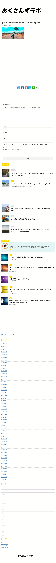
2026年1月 (4, 357)
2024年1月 (4, 384)
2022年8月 (4, 428)
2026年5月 (4, 349)
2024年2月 (4, 382)
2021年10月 (4, 450)
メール (5, 132)
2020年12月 (4, 474)
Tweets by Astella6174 (9, 334)
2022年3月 (4, 441)
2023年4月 (4, 406)
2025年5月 (4, 376)
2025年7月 (4, 373)
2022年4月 (4, 439)
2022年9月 (4, 425)
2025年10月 (4, 365)
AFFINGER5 (36, 560)
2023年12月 (4, 387)
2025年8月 (4, 371)
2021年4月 (4, 466)
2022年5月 (4, 436)
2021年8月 (4, 455)
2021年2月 (4, 471)
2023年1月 (4, 414)
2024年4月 (4, 379)
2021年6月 (4, 460)
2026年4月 (4, 352)
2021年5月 (4, 463)
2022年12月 (4, 417)
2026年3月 (4, 354)
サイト (4, 138)
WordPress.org (5, 547)
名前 (4, 126)
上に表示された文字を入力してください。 (12, 149)
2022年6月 (4, 433)
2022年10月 (4, 422)
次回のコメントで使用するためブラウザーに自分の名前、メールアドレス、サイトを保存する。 (26, 144)
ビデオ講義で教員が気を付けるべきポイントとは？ (26, 219)
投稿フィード (4, 544)
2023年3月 (4, 409)
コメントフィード (5, 546)
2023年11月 (4, 390)
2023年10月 (4, 392)
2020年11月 (4, 477)
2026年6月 (4, 346)
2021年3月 (4, 469)
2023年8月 (4, 398)
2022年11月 (4, 420)
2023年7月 (4, 401)
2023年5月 (4, 403)
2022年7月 (4, 430)
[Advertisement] (28, 52)
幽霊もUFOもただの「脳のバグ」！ (20, 279)
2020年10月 (4, 479)
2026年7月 (4, 343)
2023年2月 (4, 411)
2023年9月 (4, 395)
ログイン (3, 542)
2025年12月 (4, 360)
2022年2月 (4, 444)
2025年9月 (4, 368)
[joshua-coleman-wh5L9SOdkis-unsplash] (29, 87)
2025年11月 (4, 363)
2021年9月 (4, 452)
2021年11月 (4, 447)
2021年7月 (4, 458)
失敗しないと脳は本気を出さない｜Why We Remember (26, 257)
